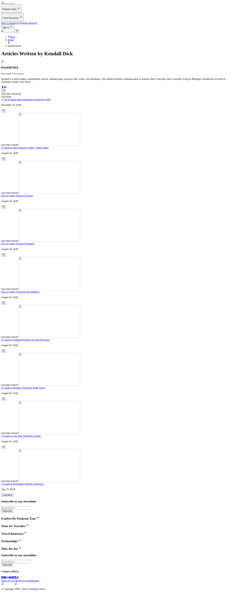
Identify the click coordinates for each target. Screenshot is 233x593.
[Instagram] (7, 578)
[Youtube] (10, 578)
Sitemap (35, 580)
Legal (28, 580)
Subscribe (7, 511)
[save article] (3, 90)
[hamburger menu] (17, 31)
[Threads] (5, 578)
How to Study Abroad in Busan (17, 195)
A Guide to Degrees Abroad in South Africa (23, 387)
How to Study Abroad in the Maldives (20, 291)
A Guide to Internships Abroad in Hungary (22, 484)
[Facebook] (2, 578)
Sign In (6, 27)
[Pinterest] (12, 578)
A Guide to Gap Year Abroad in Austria (21, 436)
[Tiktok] (17, 578)
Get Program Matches (26, 23)
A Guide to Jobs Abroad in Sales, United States (25, 147)
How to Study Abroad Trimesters (17, 243)
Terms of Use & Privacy (13, 580)
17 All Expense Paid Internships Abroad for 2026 (26, 99)
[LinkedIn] (15, 578)
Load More (7, 495)
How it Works (8, 23)
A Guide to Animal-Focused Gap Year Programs (25, 339)
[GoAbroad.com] (8, 2)
